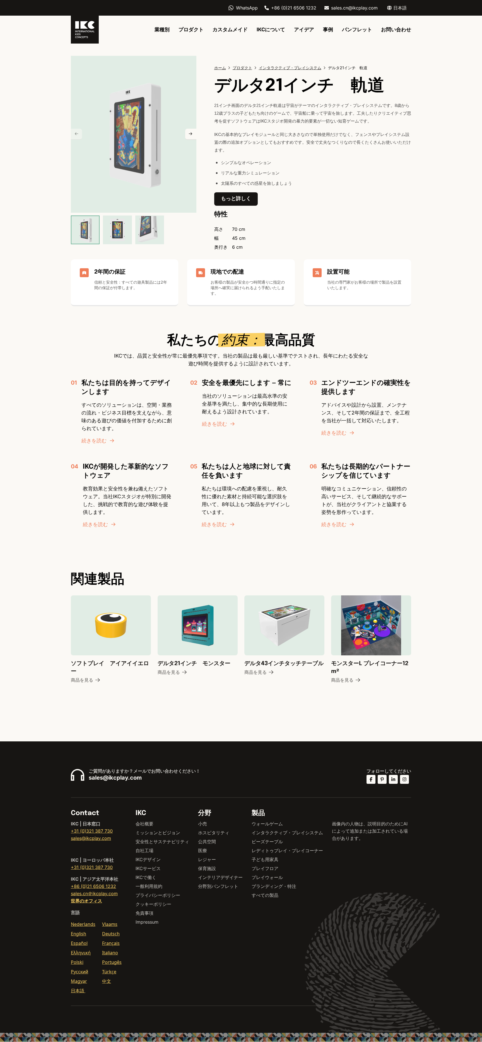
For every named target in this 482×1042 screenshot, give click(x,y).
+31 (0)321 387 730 (92, 831)
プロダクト (191, 29)
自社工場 (144, 850)
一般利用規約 (149, 886)
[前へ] (76, 134)
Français (111, 943)
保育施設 (207, 868)
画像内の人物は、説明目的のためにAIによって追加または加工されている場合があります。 (370, 831)
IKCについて (271, 29)
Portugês (112, 962)
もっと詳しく (236, 198)
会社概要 (144, 824)
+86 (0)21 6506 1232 (293, 8)
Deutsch (111, 934)
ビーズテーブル (267, 841)
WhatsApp (247, 8)
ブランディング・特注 (274, 886)
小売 (202, 824)
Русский (79, 972)
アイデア (304, 29)
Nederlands (83, 924)
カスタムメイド (230, 29)
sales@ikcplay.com (115, 777)
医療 (202, 850)
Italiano (110, 953)
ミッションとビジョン (158, 832)
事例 (328, 29)
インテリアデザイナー (220, 877)
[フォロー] (371, 779)
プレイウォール (267, 877)
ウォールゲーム (267, 824)
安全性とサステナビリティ (162, 841)
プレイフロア (265, 868)
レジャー (207, 859)
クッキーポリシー (153, 904)
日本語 (78, 991)
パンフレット (357, 29)
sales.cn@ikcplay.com (354, 8)
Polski (77, 962)
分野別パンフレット (218, 886)
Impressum (147, 922)
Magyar (79, 981)
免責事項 (144, 913)
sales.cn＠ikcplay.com (94, 893)
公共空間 (207, 841)
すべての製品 (265, 895)
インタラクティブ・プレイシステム (287, 832)
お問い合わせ (396, 29)
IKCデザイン (148, 859)
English (78, 934)
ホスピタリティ (213, 832)
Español (79, 943)
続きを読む (94, 441)
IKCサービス (148, 868)
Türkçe (109, 972)
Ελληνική (81, 953)
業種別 (162, 29)
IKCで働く (146, 877)
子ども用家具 (265, 859)
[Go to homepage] (85, 30)
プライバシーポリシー (158, 895)
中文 (106, 981)
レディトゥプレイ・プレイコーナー (287, 850)
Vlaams (109, 924)
